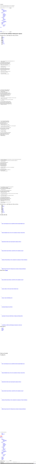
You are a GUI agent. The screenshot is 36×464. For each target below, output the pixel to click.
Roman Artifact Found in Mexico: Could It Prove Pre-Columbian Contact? (12, 250)
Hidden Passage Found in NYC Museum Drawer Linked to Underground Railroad (14, 268)
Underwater (4, 19)
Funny (4, 455)
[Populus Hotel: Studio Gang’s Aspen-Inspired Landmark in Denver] (19, 237)
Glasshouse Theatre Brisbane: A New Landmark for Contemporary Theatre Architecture (14, 259)
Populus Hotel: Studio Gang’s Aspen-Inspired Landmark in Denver (11, 241)
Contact (2, 434)
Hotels (4, 11)
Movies (2, 12)
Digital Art (4, 14)
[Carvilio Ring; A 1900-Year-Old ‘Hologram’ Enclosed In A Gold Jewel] (19, 320)
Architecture (3, 439)
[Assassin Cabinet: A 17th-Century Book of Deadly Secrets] (19, 284)
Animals (3, 17)
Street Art (4, 445)
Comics (4, 13)
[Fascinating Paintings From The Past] (19, 302)
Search (10, 460)
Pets (3, 18)
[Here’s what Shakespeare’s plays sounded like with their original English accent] (19, 219)
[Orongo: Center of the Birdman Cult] (19, 293)
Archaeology (4, 450)
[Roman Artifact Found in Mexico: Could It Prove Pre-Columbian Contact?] (19, 246)
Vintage (2, 20)
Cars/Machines (4, 21)
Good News (4, 454)
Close (1, 437)
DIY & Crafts (4, 444)
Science (4, 25)
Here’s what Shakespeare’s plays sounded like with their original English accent (13, 223)
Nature (2, 452)
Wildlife (4, 449)
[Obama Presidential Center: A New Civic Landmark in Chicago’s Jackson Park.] (19, 228)
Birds (3, 447)
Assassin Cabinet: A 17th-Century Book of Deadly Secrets (10, 288)
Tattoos (4, 16)
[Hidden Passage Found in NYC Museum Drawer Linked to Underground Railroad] (19, 264)
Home (2, 9)
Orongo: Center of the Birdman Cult (7, 297)
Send (1, 462)
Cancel (3, 462)
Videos (2, 23)
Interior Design (4, 10)
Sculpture (4, 15)
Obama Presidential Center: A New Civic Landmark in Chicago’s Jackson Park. (13, 232)
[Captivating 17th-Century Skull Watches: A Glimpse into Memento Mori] (19, 311)
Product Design (5, 440)
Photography (3, 22)
